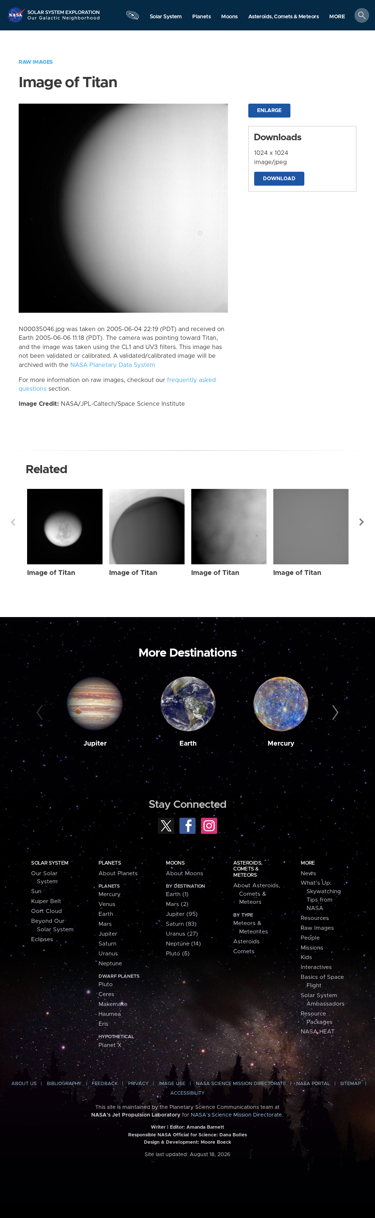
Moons (175, 863)
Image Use (172, 1083)
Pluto (106, 984)
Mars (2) (177, 904)
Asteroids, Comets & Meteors (247, 869)
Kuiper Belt (46, 901)
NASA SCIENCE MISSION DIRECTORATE (241, 1083)
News (308, 873)
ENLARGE (269, 110)
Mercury (281, 743)
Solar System (49, 863)
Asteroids (246, 941)
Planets (110, 863)
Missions (312, 948)
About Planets (118, 873)
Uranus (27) (182, 934)
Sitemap (350, 1083)
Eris (103, 1024)
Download (279, 178)
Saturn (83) (181, 924)
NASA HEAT (318, 1032)
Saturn (107, 944)
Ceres (106, 994)
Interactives (316, 967)
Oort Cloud (46, 911)
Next (362, 522)
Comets (244, 951)
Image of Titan (51, 572)
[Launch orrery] (132, 17)
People (310, 938)
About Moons (184, 873)
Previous (12, 522)
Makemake (113, 1004)
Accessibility (187, 1093)
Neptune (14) (183, 944)
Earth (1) (177, 894)
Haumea (110, 1014)
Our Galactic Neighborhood (63, 20)
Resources (315, 918)
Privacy (138, 1083)
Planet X (110, 1045)
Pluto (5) (178, 954)
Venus (107, 904)
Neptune (110, 963)
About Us (24, 1083)
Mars (105, 924)
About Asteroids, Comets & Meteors (256, 894)
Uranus (108, 954)
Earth (188, 743)
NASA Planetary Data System (112, 365)
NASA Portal (313, 1083)
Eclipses (42, 939)
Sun (36, 891)
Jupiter (95, 743)
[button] (337, 17)
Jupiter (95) (182, 914)
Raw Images (36, 62)
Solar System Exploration (63, 10)
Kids (306, 957)
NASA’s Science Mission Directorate (236, 1115)
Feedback (105, 1083)
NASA (17, 15)
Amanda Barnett (205, 1127)
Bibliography (64, 1083)
